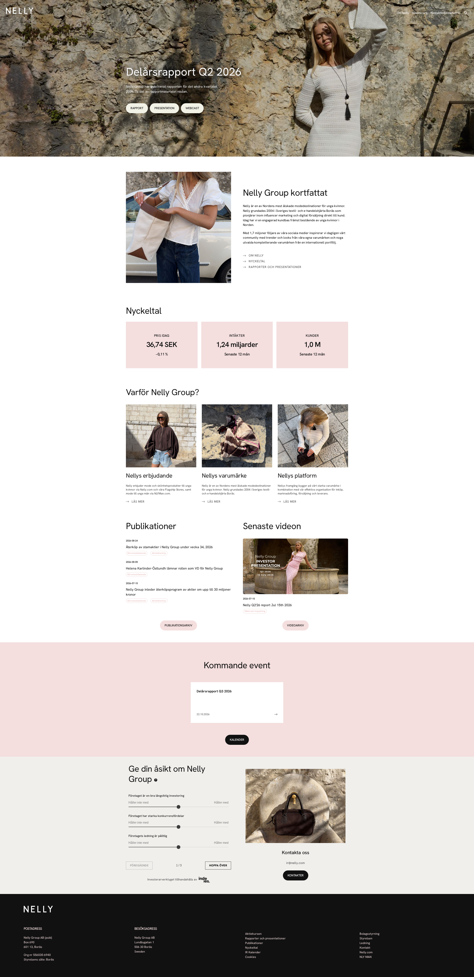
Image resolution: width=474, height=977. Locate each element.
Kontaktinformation (443, 13)
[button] (178, 547)
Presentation (164, 108)
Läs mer (138, 501)
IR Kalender (253, 952)
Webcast (192, 108)
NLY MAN (366, 957)
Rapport (137, 108)
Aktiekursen (253, 933)
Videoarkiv (295, 625)
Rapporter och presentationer (275, 267)
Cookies (250, 957)
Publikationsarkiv (178, 625)
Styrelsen (366, 938)
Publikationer (254, 943)
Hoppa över (218, 865)
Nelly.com (366, 952)
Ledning (365, 943)
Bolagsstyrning (369, 933)
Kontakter (296, 875)
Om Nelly (403, 13)
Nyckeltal (257, 261)
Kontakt (365, 947)
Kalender (237, 740)
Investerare (420, 13)
